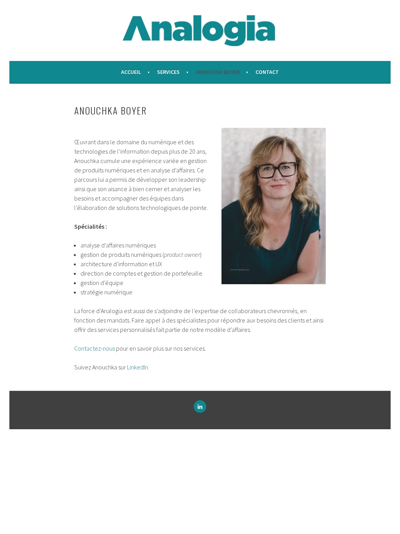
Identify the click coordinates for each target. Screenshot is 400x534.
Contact (267, 71)
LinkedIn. (138, 367)
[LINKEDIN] (200, 406)
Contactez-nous (94, 348)
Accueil (131, 71)
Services (168, 71)
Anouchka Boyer (217, 71)
